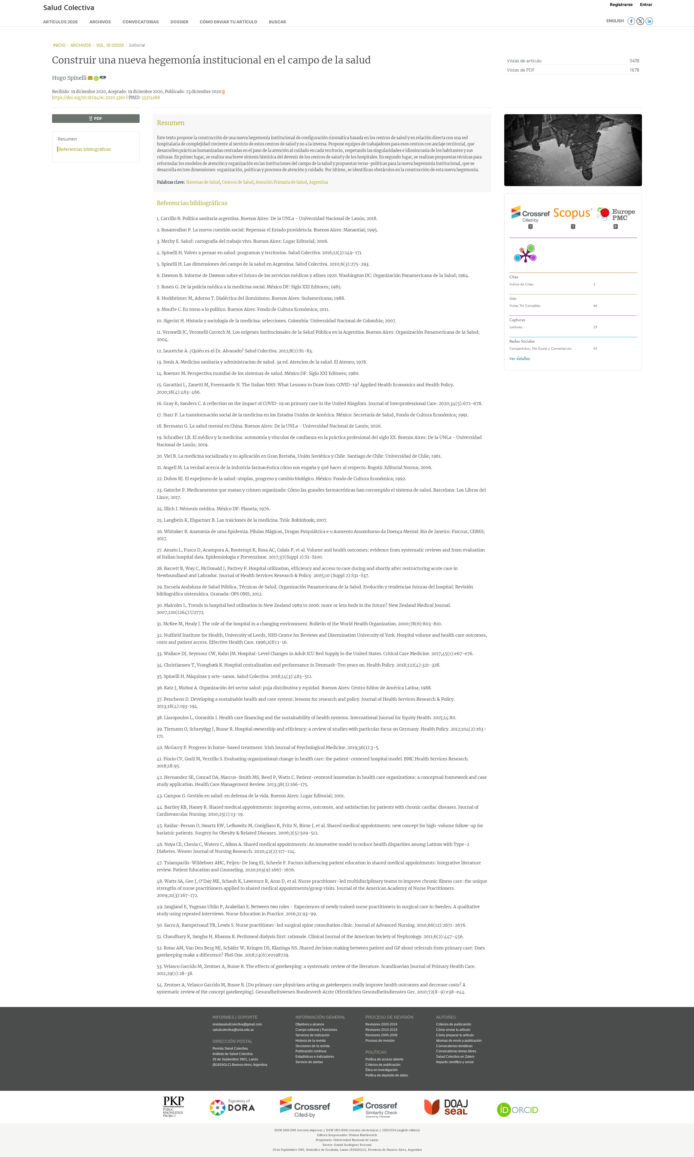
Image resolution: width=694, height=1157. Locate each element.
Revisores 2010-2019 (381, 1030)
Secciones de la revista (312, 1046)
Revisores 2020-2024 (381, 1024)
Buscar (277, 22)
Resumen (67, 139)
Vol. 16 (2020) (110, 45)
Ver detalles (519, 359)
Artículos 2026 (60, 22)
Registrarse (621, 4)
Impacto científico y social (455, 1062)
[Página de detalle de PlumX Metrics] (525, 255)
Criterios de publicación (382, 1065)
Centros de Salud (237, 182)
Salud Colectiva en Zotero (455, 1057)
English (615, 20)
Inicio (59, 45)
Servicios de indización (312, 1035)
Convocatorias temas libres (456, 1051)
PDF (97, 118)
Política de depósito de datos (386, 1075)
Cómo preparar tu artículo (455, 1035)
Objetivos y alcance (309, 1024)
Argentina (318, 182)
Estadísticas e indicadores (314, 1057)
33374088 (151, 97)
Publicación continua (310, 1051)
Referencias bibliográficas (85, 149)
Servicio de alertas (309, 1062)
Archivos (100, 22)
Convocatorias (141, 22)
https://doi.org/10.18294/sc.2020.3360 (88, 97)
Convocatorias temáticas (454, 1046)
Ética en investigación (381, 1070)
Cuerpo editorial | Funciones (316, 1030)
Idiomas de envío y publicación (459, 1041)
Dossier (179, 22)
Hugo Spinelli (69, 78)
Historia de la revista (310, 1041)
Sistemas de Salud (203, 182)
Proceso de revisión (380, 1041)
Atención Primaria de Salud (281, 182)
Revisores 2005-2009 (381, 1035)
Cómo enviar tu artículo (228, 22)
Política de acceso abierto (384, 1059)
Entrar (646, 4)
